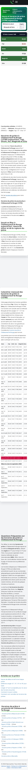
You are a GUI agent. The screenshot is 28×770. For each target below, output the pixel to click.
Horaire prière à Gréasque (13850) (12, 739)
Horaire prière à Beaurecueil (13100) (13, 714)
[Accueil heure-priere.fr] (12, 2)
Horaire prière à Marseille (9, 756)
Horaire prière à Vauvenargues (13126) (14, 752)
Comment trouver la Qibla (9, 692)
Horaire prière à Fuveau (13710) (12, 718)
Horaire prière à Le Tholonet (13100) (13, 735)
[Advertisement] (14, 82)
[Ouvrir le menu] (16, 2)
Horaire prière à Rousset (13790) (12, 726)
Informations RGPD (16, 767)
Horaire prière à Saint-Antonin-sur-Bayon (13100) (12, 723)
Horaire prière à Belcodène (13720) (13, 743)
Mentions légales (5, 766)
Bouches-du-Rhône (6, 11)
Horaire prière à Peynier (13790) (12, 747)
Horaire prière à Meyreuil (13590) (12, 730)
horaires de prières (11, 195)
